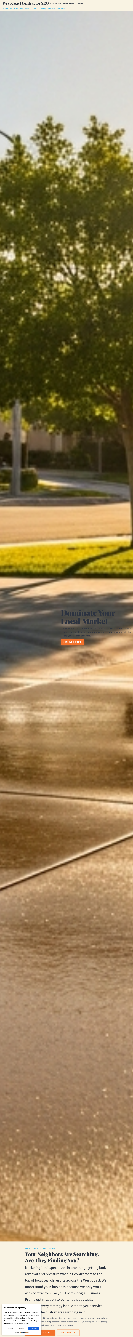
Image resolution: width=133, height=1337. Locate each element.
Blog (21, 8)
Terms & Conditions (57, 8)
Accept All (34, 1328)
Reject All (22, 1328)
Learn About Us (68, 1332)
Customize (9, 1328)
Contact (28, 8)
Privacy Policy (40, 8)
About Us (14, 8)
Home (5, 8)
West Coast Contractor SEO (25, 3)
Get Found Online (72, 642)
